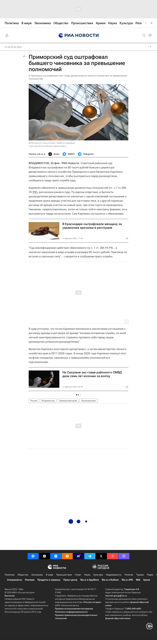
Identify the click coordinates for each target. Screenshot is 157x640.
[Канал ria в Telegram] (89, 556)
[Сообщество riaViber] (123, 556)
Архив (146, 579)
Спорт (78, 574)
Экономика (37, 574)
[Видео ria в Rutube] (78, 556)
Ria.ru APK (127, 579)
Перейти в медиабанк (66, 143)
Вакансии (10, 595)
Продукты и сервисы (48, 579)
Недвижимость (114, 574)
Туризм (140, 574)
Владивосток (48, 400)
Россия (33, 400)
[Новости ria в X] (101, 556)
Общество (22, 574)
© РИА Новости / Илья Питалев (42, 143)
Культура (98, 574)
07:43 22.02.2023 (13, 47)
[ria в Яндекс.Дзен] (44, 556)
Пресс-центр (70, 579)
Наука (87, 574)
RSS (138, 579)
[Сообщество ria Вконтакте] (55, 556)
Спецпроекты (14, 579)
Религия (129, 574)
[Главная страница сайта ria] (78, 35)
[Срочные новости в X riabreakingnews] (112, 556)
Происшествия (88, 400)
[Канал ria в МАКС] (33, 556)
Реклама (29, 579)
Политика (9, 574)
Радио (150, 574)
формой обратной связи (117, 618)
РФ (34, 192)
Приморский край (68, 400)
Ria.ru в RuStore (110, 579)
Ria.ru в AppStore (89, 579)
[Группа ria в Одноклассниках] (67, 556)
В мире (49, 574)
